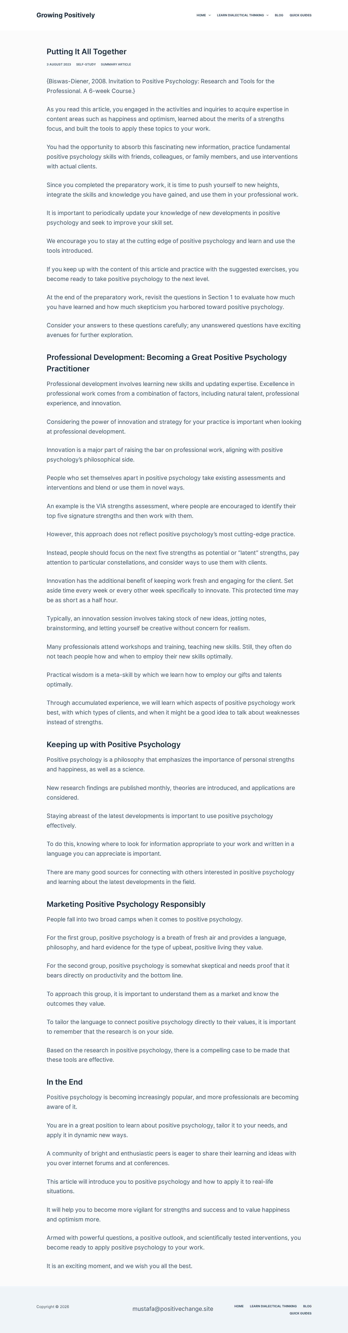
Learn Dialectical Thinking (240, 15)
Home (201, 15)
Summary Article (116, 64)
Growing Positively (65, 15)
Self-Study (86, 64)
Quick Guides (301, 15)
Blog (279, 15)
